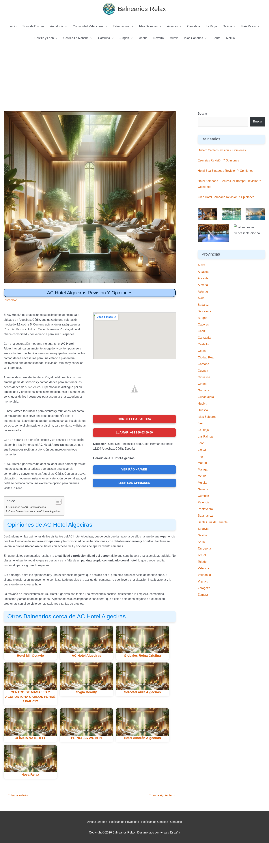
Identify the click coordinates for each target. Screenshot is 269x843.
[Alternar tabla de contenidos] (56, 501)
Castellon (204, 344)
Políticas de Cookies (154, 821)
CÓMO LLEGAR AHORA (134, 419)
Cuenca (203, 370)
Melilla (230, 38)
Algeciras (11, 300)
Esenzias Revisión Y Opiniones (218, 160)
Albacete (203, 271)
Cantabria (193, 26)
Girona (202, 383)
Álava (201, 265)
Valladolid (204, 574)
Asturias (172, 26)
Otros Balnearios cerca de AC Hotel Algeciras (34, 511)
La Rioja (211, 26)
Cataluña (104, 38)
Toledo (202, 561)
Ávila (201, 298)
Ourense (203, 495)
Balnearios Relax (142, 8)
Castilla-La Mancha (76, 38)
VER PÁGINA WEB (134, 469)
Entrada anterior (16, 795)
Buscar (202, 113)
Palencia (203, 502)
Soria (201, 542)
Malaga (203, 469)
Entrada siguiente (162, 795)
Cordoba (203, 364)
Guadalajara (206, 397)
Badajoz (203, 304)
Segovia (203, 528)
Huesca (203, 410)
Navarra (158, 38)
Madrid (143, 38)
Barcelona (204, 311)
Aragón (124, 38)
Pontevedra (205, 509)
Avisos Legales (97, 821)
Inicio (13, 26)
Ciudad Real (206, 357)
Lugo (201, 456)
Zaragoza (204, 588)
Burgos (202, 317)
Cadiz (202, 331)
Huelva (202, 403)
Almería (203, 284)
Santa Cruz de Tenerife (213, 522)
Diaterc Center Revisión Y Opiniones (222, 150)
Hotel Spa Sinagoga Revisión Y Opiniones (225, 170)
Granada (203, 390)
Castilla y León (44, 38)
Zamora (203, 594)
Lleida (202, 449)
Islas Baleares (148, 26)
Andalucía (56, 26)
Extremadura (121, 26)
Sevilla (202, 535)
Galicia (227, 26)
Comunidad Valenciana (88, 26)
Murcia (174, 38)
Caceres (203, 324)
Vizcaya (203, 581)
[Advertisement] (134, 71)
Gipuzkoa (204, 377)
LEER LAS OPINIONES (134, 482)
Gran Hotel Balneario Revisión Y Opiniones (226, 197)
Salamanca (205, 515)
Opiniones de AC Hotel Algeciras (27, 506)
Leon (201, 443)
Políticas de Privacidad (124, 821)
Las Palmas (205, 436)
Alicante (203, 278)
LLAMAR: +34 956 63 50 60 (134, 432)
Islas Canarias (193, 38)
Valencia (203, 568)
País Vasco (248, 26)
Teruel (202, 555)
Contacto (176, 821)
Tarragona (204, 548)
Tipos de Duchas (33, 26)
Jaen (201, 423)
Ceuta (216, 38)
